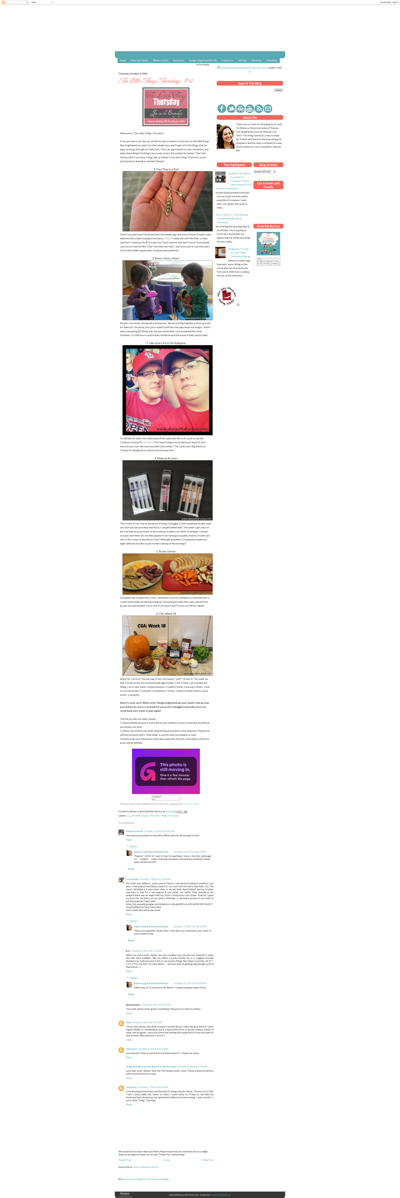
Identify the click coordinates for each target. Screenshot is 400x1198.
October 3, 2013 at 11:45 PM (155, 879)
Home (123, 60)
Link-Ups (242, 60)
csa (128, 815)
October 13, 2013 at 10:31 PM (189, 851)
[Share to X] (182, 812)
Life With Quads (139, 815)
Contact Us (227, 60)
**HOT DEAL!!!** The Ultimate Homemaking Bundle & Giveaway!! (231, 218)
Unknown (131, 1048)
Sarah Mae (132, 879)
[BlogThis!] (179, 812)
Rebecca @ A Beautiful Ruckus (151, 851)
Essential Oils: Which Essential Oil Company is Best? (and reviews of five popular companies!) (234, 181)
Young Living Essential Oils (203, 60)
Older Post (208, 1159)
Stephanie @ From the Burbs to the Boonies (151, 1066)
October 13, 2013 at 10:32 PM (189, 926)
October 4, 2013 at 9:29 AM (147, 1022)
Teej (128, 1022)
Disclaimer (272, 60)
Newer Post (124, 1159)
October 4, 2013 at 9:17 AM (156, 1004)
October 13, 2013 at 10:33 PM (189, 983)
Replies (134, 846)
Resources (178, 60)
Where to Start (160, 60)
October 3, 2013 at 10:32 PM (159, 831)
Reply (129, 839)
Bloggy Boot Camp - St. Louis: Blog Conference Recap (239, 252)
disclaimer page (191, 803)
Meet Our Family (139, 60)
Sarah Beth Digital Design (220, 1195)
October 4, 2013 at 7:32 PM (192, 1066)
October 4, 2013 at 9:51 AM (153, 1048)
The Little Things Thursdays (164, 815)
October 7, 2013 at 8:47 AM (153, 1087)
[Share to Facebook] (185, 812)
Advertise (257, 60)
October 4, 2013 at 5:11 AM (147, 950)
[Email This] (176, 812)
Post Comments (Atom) (145, 1166)
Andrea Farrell (134, 831)
